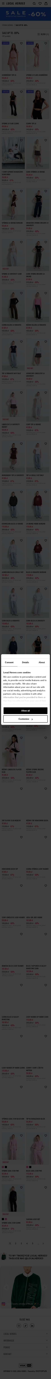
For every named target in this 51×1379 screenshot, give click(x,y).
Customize (24, 719)
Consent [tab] (9, 662)
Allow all (25, 710)
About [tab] (42, 662)
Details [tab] (25, 662)
